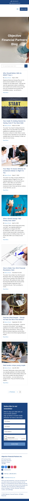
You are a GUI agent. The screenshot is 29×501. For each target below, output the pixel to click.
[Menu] (17, 9)
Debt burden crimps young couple (14, 365)
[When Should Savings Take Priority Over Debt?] (14, 205)
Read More (5, 92)
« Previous (12, 392)
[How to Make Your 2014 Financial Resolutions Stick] (14, 255)
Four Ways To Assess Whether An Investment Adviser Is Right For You (14, 171)
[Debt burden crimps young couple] (14, 352)
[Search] (25, 65)
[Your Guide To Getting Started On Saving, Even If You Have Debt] (14, 108)
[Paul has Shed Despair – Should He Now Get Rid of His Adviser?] (14, 304)
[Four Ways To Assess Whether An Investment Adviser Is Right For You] (14, 155)
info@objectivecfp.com (15, 3)
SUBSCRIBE (14, 444)
